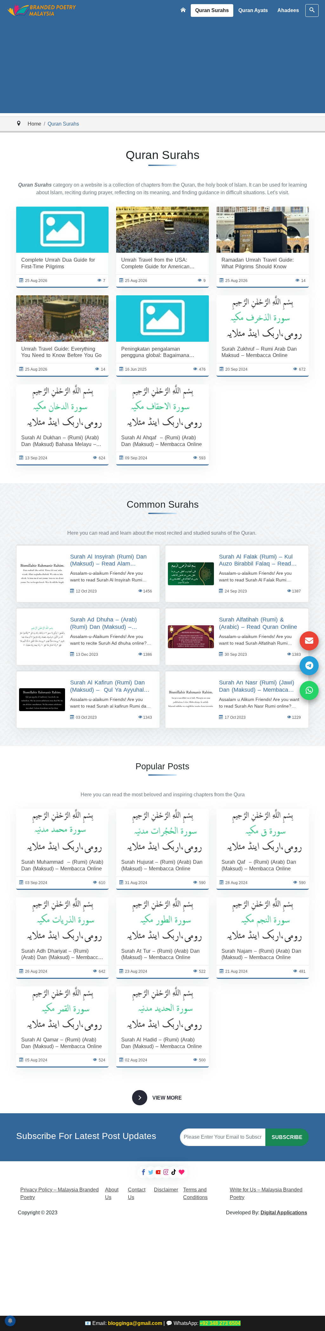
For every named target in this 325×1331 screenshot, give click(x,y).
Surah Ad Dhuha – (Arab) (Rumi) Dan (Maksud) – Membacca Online (103, 623)
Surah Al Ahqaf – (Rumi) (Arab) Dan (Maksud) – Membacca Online (161, 441)
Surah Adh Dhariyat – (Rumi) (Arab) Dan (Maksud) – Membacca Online (61, 954)
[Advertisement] (162, 68)
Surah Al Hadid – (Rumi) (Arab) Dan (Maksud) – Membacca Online (161, 1043)
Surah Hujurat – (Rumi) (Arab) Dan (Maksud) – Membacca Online (161, 865)
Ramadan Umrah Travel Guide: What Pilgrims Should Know (258, 263)
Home (34, 124)
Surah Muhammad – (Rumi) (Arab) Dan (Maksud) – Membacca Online (62, 865)
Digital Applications (284, 1212)
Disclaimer (166, 1189)
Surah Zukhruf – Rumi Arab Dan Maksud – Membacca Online (259, 352)
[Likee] (182, 1172)
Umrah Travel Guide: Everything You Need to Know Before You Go (61, 352)
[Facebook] (143, 1172)
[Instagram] (166, 1172)
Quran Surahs (212, 10)
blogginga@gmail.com (135, 1323)
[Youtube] (159, 1172)
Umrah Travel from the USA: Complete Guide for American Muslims (155, 263)
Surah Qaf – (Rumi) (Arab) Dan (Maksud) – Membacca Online (259, 865)
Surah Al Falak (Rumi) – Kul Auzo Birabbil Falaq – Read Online (256, 560)
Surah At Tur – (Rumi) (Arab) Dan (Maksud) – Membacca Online (160, 954)
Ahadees (288, 10)
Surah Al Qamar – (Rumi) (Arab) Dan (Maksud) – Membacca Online (61, 1043)
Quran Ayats (253, 10)
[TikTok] (174, 1172)
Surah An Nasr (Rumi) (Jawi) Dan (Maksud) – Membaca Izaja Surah (256, 686)
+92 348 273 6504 (220, 1323)
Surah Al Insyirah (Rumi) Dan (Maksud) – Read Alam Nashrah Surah (108, 560)
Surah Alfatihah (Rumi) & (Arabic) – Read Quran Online (258, 623)
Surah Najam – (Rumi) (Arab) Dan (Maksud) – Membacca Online (261, 954)
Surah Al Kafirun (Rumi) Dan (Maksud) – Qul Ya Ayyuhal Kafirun (107, 686)
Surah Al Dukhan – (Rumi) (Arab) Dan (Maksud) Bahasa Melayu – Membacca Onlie (60, 441)
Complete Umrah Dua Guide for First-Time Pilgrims (58, 263)
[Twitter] (151, 1172)
